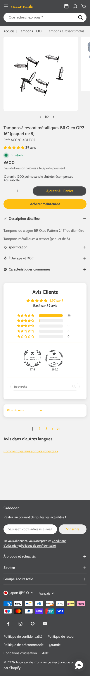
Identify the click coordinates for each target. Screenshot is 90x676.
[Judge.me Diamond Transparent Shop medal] (54, 358)
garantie (55, 645)
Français (44, 593)
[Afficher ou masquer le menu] (6, 6)
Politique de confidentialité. (38, 546)
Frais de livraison (14, 168)
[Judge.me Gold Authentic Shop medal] (32, 358)
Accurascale (24, 662)
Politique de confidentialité (22, 636)
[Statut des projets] (66, 6)
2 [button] (39, 429)
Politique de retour (61, 636)
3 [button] (46, 429)
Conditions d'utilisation (20, 653)
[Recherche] (80, 17)
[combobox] (45, 17)
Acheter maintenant (45, 204)
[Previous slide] (40, 117)
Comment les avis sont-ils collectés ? (30, 451)
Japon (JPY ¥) (19, 593)
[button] (14, 147)
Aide (45, 653)
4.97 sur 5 (56, 301)
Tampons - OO (30, 31)
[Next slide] (53, 117)
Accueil (8, 31)
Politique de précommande (23, 645)
